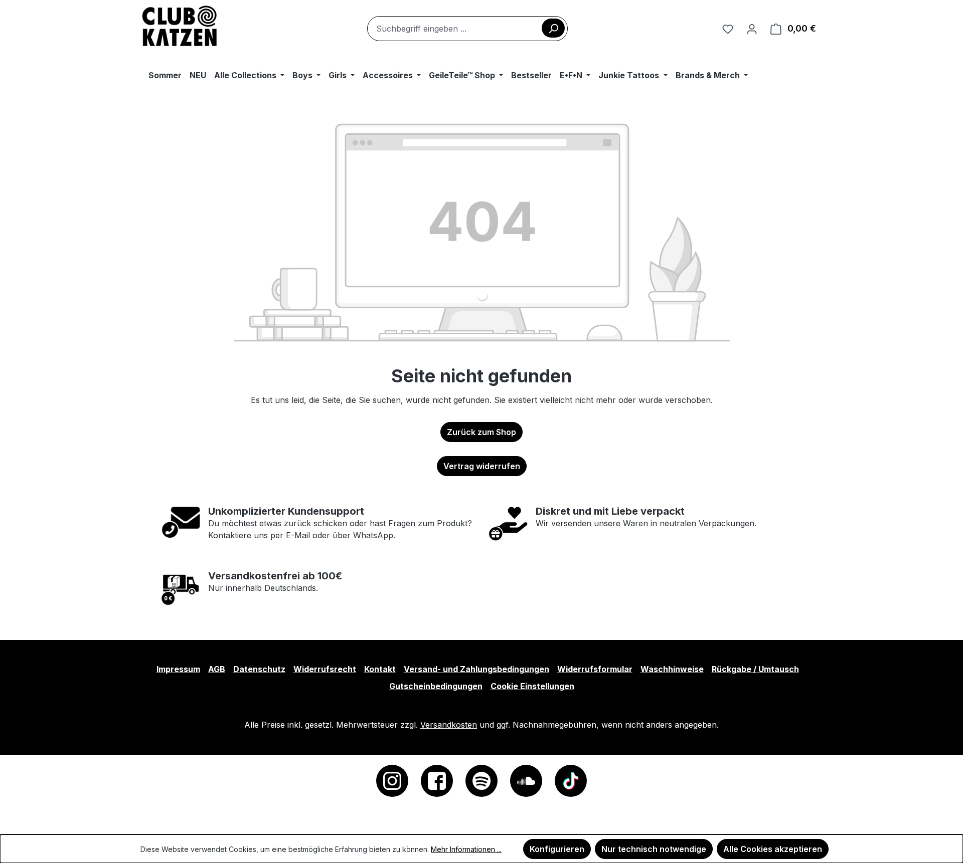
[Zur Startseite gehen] (179, 26)
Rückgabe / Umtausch (755, 669)
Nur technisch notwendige (653, 849)
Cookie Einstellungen (532, 686)
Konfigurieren (557, 849)
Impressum (178, 669)
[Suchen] (553, 28)
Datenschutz (259, 669)
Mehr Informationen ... (466, 849)
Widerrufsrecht (324, 669)
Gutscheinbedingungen (436, 686)
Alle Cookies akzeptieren (772, 849)
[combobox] (467, 29)
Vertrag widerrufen (481, 466)
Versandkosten (448, 725)
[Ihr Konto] (752, 29)
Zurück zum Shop (481, 432)
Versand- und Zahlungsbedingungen (476, 669)
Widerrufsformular (594, 669)
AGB (216, 669)
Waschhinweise (672, 669)
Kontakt (380, 669)
